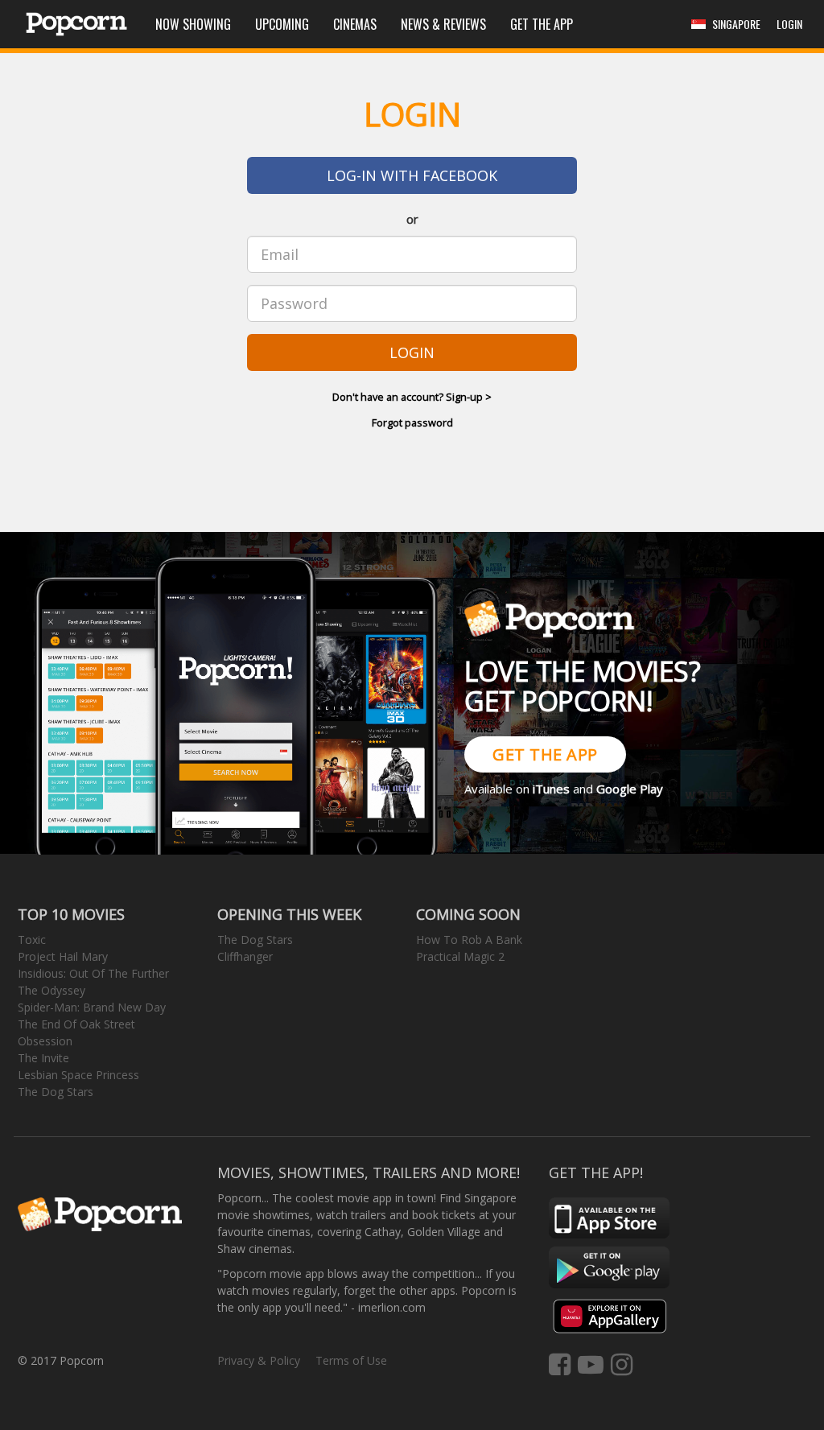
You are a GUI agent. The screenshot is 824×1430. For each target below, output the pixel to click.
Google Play (629, 789)
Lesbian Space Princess (78, 1074)
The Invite (43, 1057)
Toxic (32, 939)
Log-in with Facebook (412, 175)
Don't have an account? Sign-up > (412, 396)
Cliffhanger (245, 956)
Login (412, 352)
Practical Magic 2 (460, 956)
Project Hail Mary (63, 956)
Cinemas (355, 24)
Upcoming (282, 24)
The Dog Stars (55, 1091)
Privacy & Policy (258, 1360)
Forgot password (412, 422)
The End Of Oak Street (76, 1024)
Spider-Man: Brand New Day (92, 1007)
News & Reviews (443, 24)
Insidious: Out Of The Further (93, 973)
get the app (545, 754)
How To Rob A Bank (469, 939)
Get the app (541, 24)
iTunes (551, 789)
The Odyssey (51, 990)
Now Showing (193, 24)
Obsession (45, 1041)
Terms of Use (351, 1360)
